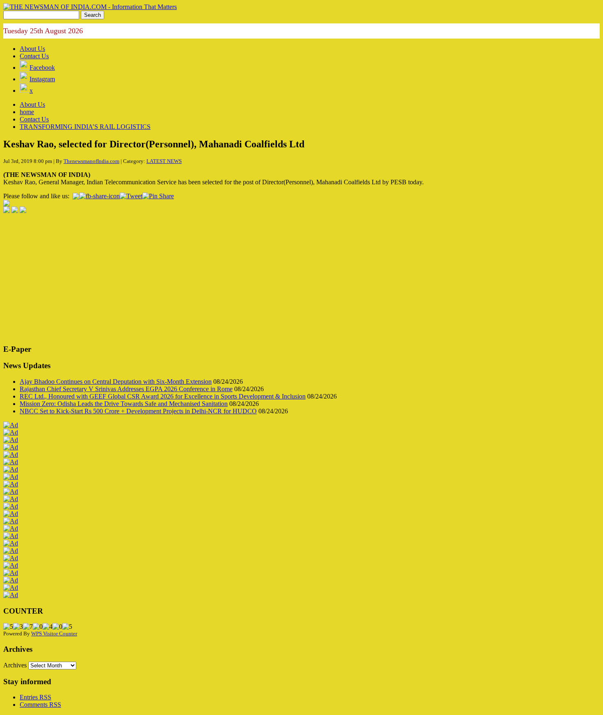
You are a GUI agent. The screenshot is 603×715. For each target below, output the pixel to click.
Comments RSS (40, 704)
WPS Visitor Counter (54, 633)
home (27, 111)
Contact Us (34, 56)
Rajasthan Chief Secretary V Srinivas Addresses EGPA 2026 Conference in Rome (126, 388)
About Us (32, 48)
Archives (15, 665)
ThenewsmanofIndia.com (91, 161)
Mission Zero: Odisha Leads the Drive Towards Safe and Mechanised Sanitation (124, 403)
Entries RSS (35, 697)
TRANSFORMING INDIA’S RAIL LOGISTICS (85, 126)
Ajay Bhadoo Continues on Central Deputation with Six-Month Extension (116, 381)
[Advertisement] (249, 279)
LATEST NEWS (164, 161)
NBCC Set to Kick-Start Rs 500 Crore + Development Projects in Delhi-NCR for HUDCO (138, 411)
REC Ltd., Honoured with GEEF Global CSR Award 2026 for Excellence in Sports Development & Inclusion (163, 396)
